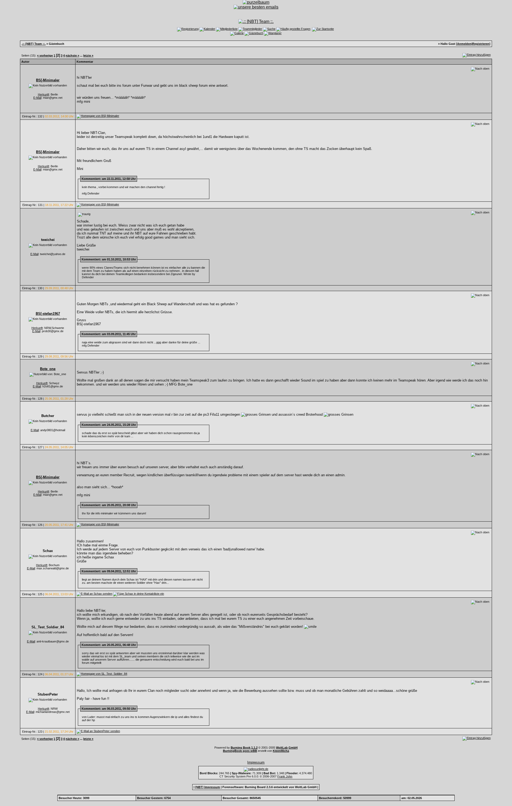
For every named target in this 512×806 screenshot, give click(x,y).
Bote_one (47, 369)
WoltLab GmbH (287, 747)
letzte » (88, 55)
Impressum (256, 762)
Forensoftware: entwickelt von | (270, 787)
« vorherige (45, 55)
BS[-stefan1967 (48, 314)
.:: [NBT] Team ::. (34, 43)
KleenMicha (281, 750)
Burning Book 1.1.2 (244, 747)
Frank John (284, 776)
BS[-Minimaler (47, 80)
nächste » (72, 55)
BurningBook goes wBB (240, 750)
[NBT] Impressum (207, 787)
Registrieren (480, 43)
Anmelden (464, 43)
